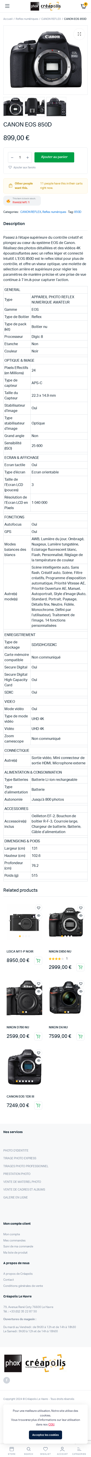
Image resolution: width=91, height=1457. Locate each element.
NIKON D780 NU (18, 1027)
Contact (8, 1279)
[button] (79, 34)
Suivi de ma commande (18, 1246)
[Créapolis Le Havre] (45, 6)
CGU (51, 1424)
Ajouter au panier (38, 961)
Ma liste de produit (15, 1252)
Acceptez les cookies (45, 1435)
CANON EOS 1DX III (20, 1096)
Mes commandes (14, 1240)
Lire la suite (38, 1036)
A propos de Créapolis (18, 1274)
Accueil (8, 19)
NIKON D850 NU (60, 951)
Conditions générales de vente (23, 1286)
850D (78, 212)
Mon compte (11, 1234)
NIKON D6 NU (58, 1027)
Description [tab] (14, 224)
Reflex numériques (27, 19)
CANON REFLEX (51, 19)
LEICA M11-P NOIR (20, 951)
